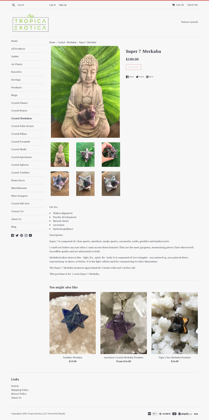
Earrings (16, 79)
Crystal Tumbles (20, 172)
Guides (15, 56)
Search (15, 386)
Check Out (192, 4)
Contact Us (17, 211)
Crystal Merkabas (21, 118)
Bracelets (16, 71)
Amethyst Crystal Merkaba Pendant (123, 357)
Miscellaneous (19, 188)
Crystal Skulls (18, 149)
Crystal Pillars (19, 133)
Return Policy (18, 393)
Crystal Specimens (21, 157)
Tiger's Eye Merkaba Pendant (175, 357)
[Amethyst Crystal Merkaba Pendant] (123, 323)
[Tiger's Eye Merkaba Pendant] (174, 323)
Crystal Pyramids (20, 141)
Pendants (16, 87)
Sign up (63, 4)
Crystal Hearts (19, 110)
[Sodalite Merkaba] (72, 323)
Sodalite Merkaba (72, 357)
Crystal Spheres (20, 164)
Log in (52, 4)
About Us (16, 219)
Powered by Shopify (56, 413)
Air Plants (16, 64)
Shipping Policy (19, 390)
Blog (13, 226)
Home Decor (18, 180)
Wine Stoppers (19, 195)
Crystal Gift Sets (20, 203)
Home (14, 41)
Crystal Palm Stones (22, 126)
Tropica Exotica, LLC (37, 413)
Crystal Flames (19, 103)
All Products (18, 48)
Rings (14, 95)
